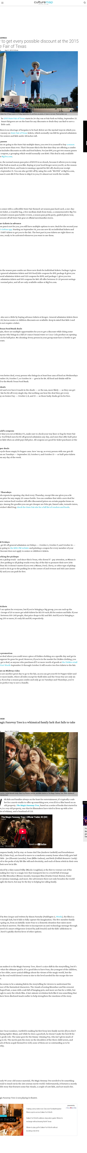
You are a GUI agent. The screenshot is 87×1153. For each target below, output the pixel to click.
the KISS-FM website (19, 548)
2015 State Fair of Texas (14, 118)
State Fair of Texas (19, 133)
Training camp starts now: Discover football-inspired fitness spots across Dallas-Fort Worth (43, 1110)
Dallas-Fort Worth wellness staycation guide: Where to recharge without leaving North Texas (44, 1120)
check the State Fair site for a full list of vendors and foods (43, 507)
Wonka (59, 916)
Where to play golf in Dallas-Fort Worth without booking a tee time (42, 1129)
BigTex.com (7, 156)
